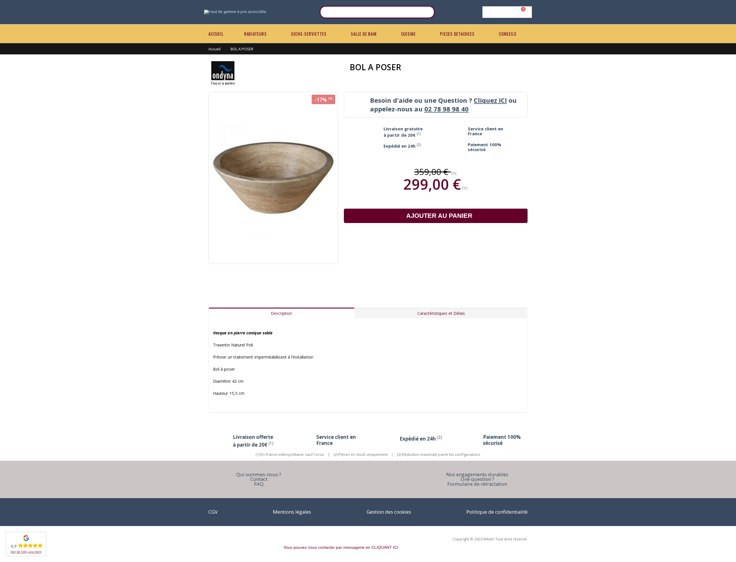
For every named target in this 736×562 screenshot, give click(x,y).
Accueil (214, 49)
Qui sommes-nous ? (258, 474)
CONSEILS (508, 34)
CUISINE (408, 34)
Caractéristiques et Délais (441, 313)
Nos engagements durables (477, 474)
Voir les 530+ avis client (26, 552)
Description (281, 313)
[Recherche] (426, 12)
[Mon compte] (506, 12)
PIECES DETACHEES (457, 34)
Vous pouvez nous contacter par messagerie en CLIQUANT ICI (340, 547)
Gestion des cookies (389, 511)
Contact (258, 479)
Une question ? (477, 479)
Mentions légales (292, 511)
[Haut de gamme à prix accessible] (235, 12)
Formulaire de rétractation (477, 484)
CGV (213, 511)
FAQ (259, 484)
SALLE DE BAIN (364, 34)
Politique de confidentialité (497, 511)
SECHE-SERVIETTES (309, 34)
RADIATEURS (255, 34)
